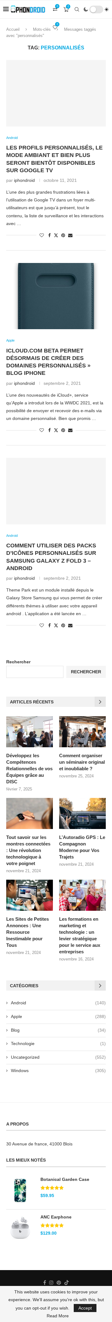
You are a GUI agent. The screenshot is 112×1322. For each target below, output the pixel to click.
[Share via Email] (70, 235)
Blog (58, 1030)
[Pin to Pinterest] (63, 235)
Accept (85, 1308)
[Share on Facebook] (49, 235)
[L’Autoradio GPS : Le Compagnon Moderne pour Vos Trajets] (82, 813)
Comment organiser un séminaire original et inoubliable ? (82, 762)
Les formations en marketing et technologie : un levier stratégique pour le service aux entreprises (79, 935)
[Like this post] (42, 235)
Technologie (58, 1043)
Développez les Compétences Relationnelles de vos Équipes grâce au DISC (29, 768)
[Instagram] (51, 1282)
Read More (58, 1316)
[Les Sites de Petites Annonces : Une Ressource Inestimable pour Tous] (29, 895)
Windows (58, 1070)
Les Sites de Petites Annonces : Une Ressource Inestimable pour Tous (27, 932)
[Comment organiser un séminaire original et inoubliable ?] (82, 731)
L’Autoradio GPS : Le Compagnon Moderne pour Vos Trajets (82, 847)
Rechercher (18, 661)
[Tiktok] (66, 1282)
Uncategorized (58, 1057)
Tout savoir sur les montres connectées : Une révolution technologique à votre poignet (28, 850)
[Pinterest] (59, 1282)
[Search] (77, 9)
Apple (58, 1016)
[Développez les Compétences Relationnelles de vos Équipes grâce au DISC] (29, 731)
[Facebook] (44, 1282)
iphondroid (24, 180)
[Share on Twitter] (56, 235)
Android (58, 1002)
